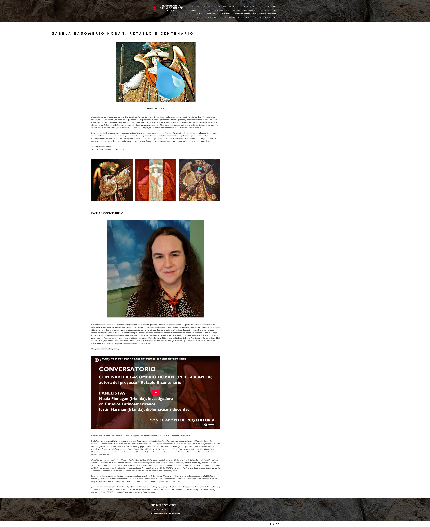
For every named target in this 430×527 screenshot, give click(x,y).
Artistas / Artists (268, 10)
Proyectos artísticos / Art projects (260, 17)
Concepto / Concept (250, 6)
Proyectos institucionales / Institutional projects (218, 17)
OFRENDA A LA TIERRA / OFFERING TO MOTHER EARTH (235, 10)
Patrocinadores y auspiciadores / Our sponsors (255, 14)
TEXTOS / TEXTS (270, 6)
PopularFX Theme (171, 524)
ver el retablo (155, 108)
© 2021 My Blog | (157, 524)
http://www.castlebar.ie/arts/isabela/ (105, 349)
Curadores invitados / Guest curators (213, 14)
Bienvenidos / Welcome (201, 6)
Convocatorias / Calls (200, 10)
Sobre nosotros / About (226, 6)
